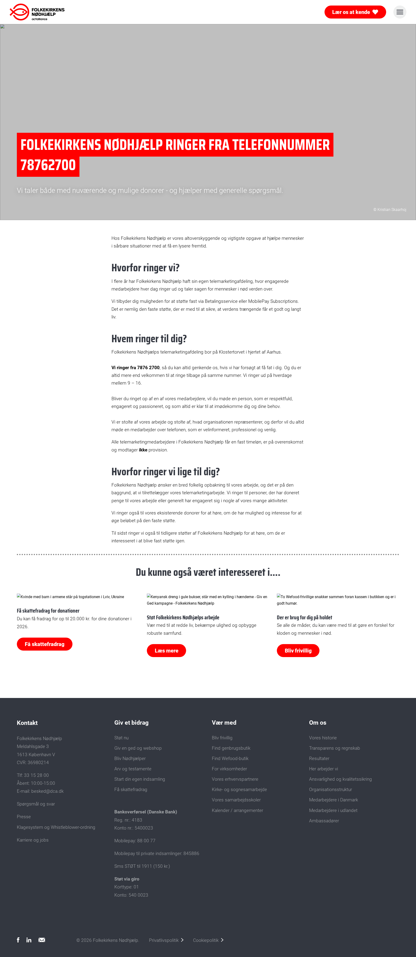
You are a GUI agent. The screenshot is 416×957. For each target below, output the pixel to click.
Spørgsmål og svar (36, 804)
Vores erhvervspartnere (235, 779)
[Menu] (399, 12)
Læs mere (166, 650)
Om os (317, 722)
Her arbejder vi (323, 769)
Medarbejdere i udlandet (333, 810)
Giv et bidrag (131, 722)
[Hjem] (31, 12)
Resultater (319, 758)
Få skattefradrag (45, 644)
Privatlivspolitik (164, 940)
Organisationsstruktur (330, 789)
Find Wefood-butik (230, 758)
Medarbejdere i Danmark (333, 800)
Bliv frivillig (298, 650)
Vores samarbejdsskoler (236, 800)
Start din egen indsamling (139, 779)
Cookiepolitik (206, 940)
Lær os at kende (351, 12)
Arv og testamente (132, 769)
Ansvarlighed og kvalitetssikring (340, 779)
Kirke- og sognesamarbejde (239, 789)
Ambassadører (324, 821)
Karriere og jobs (33, 840)
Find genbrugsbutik (231, 748)
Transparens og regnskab (334, 748)
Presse (24, 816)
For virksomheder (229, 769)
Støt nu (121, 738)
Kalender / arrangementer (237, 810)
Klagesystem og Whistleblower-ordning (56, 827)
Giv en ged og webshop (138, 748)
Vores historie (323, 738)
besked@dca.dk (47, 791)
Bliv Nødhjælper (130, 758)
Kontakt (27, 722)
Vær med (224, 722)
